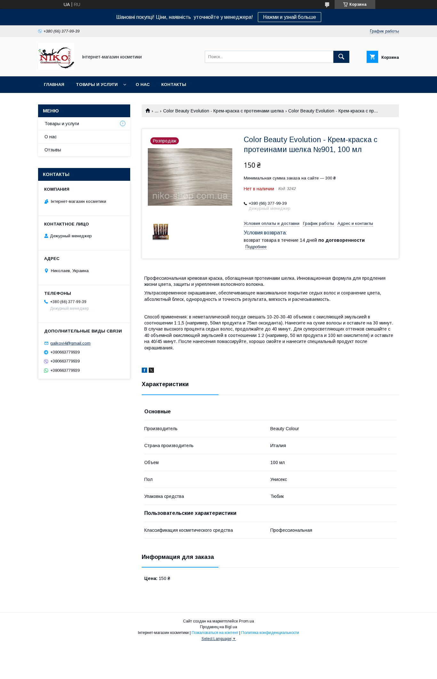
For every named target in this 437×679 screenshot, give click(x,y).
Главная (54, 84)
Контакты (173, 84)
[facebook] (144, 371)
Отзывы (52, 149)
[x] (151, 371)
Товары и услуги (97, 84)
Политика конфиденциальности (270, 632)
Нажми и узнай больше (289, 17)
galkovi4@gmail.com (70, 343)
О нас (143, 84)
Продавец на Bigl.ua (218, 627)
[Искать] (341, 57)
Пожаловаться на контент (215, 632)
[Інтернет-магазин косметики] (56, 68)
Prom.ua (246, 621)
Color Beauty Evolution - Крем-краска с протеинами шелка (223, 110)
